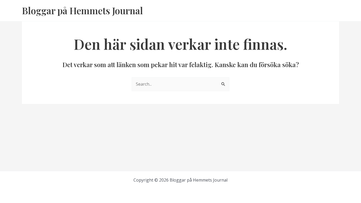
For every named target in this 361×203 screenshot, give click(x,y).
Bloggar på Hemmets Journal (82, 10)
